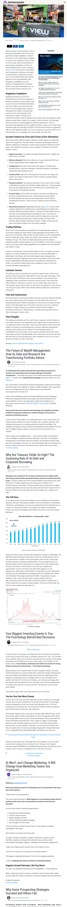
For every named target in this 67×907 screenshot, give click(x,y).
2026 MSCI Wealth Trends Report (37, 403)
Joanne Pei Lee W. (20, 783)
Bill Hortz (23, 362)
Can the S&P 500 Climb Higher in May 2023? (27, 343)
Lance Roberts (25, 642)
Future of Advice (15, 362)
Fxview (12, 70)
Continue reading (12, 448)
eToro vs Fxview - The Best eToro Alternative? (32, 40)
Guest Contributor (27, 774)
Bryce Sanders (25, 897)
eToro (47, 207)
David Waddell (25, 467)
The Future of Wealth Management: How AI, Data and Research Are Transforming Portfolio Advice (34, 364)
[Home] (14, 2)
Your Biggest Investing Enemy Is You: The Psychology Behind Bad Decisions (28, 645)
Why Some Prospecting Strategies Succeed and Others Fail (23, 900)
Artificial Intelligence (16, 774)
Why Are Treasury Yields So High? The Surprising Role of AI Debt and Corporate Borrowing (32, 470)
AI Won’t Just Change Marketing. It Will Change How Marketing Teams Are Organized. (31, 777)
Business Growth (15, 897)
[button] (9, 46)
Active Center (9, 40)
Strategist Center (15, 467)
